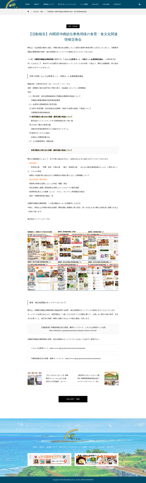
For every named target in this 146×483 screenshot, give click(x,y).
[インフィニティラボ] (73, 435)
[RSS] (140, 4)
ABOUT (36, 4)
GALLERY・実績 (73, 399)
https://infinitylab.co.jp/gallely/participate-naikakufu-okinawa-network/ (73, 330)
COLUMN (106, 4)
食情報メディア (48, 4)
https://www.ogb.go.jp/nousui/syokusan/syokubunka (67, 348)
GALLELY (95, 4)
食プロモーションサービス (67, 4)
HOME (27, 4)
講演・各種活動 (73, 26)
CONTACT (117, 4)
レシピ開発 (84, 4)
